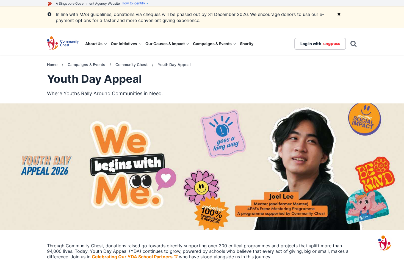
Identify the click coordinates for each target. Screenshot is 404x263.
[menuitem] (96, 44)
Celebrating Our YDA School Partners (132, 256)
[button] (63, 43)
